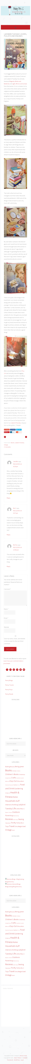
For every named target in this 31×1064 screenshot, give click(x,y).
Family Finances (9, 785)
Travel (11, 826)
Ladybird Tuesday (16, 423)
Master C (7, 812)
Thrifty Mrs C (20, 823)
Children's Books (12, 774)
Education (20, 781)
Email (6, 618)
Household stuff (12, 801)
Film (19, 785)
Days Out (13, 781)
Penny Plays (8, 689)
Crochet (18, 778)
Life (14, 808)
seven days (15, 819)
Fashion (15, 785)
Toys (7, 826)
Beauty (12, 766)
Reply (8, 498)
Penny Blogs (9, 680)
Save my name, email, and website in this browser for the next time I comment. (14, 641)
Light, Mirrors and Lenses (19, 84)
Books (12, 442)
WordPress (17, 1060)
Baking (7, 767)
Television (8, 823)
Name (6, 609)
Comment (7, 589)
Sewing (21, 819)
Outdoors (16, 812)
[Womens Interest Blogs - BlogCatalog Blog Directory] (15, 886)
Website (6, 627)
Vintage (6, 445)
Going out (7, 793)
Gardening (18, 788)
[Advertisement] (15, 718)
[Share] (11, 432)
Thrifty (13, 823)
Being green (19, 766)
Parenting (9, 815)
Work (13, 830)
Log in (22, 1060)
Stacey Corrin (23, 1055)
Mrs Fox (15, 545)
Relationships (16, 815)
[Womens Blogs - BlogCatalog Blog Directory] (15, 881)
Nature (10, 812)
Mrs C (14, 508)
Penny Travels (9, 685)
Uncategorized (20, 826)
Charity (14, 771)
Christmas (22, 774)
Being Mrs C (15, 14)
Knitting (15, 805)
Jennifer (15, 461)
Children (18, 771)
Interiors (8, 804)
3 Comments (7, 447)
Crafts (13, 777)
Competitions (8, 778)
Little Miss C (20, 809)
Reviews (9, 819)
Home (15, 797)
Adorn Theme (17, 1058)
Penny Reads (9, 694)
